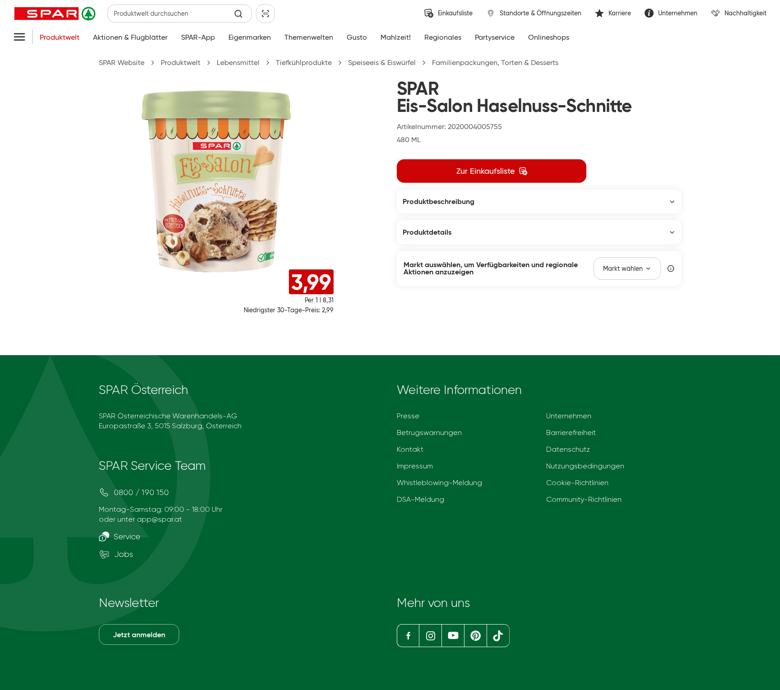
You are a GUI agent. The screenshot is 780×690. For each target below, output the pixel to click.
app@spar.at (159, 519)
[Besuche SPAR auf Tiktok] (498, 635)
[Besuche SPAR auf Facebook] (408, 635)
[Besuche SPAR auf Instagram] (430, 635)
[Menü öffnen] (19, 37)
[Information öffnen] (670, 268)
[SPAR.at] (56, 13)
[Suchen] (238, 13)
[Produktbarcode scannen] (265, 14)
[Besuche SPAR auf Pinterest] (475, 635)
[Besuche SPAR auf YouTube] (452, 635)
